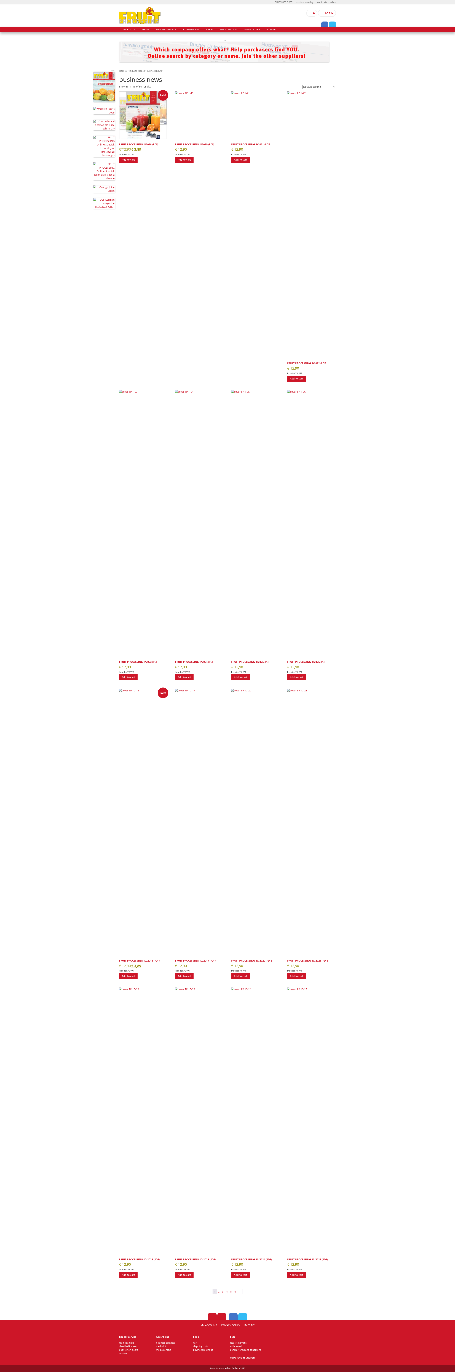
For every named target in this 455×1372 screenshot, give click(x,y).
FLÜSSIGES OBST (283, 2)
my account (209, 1325)
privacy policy (230, 1325)
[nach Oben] (212, 1316)
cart (195, 1342)
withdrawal (236, 1346)
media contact (163, 1349)
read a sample (126, 1342)
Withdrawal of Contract (242, 1357)
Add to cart (128, 159)
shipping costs (200, 1346)
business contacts (165, 1342)
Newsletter (252, 29)
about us (129, 29)
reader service (166, 29)
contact (273, 29)
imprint (249, 1325)
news (145, 29)
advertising (191, 29)
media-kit (161, 1346)
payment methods (203, 1349)
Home (122, 70)
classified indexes (128, 1346)
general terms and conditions (245, 1349)
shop (209, 29)
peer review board (128, 1349)
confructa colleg (304, 2)
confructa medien (326, 2)
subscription (228, 29)
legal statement (238, 1342)
